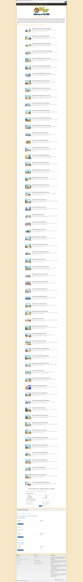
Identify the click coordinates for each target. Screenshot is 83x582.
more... (62, 579)
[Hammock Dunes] (32, 498)
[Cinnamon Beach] (32, 496)
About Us (18, 557)
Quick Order (18, 563)
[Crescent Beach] (32, 497)
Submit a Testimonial (57, 579)
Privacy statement (19, 560)
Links (17, 562)
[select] (32, 495)
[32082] (49, 496)
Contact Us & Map (36, 557)
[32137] (49, 498)
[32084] (49, 497)
